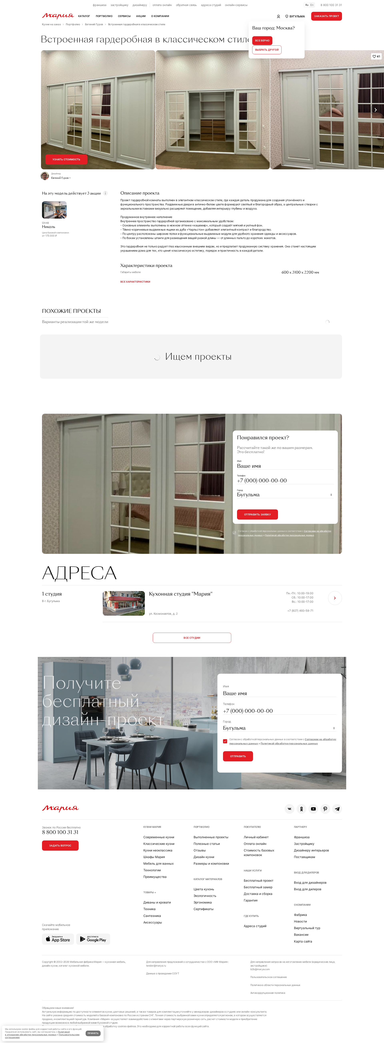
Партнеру (300, 826)
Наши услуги (253, 870)
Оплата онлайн (255, 844)
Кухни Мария (152, 826)
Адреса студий (255, 926)
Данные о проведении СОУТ (162, 973)
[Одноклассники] (301, 809)
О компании (302, 904)
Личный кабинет (256, 837)
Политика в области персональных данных (275, 985)
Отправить (238, 756)
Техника (149, 909)
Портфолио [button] (104, 16)
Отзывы (200, 850)
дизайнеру (140, 5)
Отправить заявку (257, 514)
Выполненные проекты (211, 837)
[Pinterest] (325, 809)
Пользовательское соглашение (268, 977)
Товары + (149, 892)
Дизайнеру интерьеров (311, 850)
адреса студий (211, 5)
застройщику (119, 5)
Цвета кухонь (204, 889)
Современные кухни (158, 837)
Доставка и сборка (258, 894)
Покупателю (252, 826)
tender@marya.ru (156, 965)
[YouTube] (313, 809)
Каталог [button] (84, 16)
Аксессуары (152, 922)
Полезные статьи (207, 844)
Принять (93, 1033)
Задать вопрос (60, 845)
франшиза (99, 5)
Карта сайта (303, 941)
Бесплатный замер (258, 887)
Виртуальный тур (307, 928)
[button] (295, 16)
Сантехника (152, 916)
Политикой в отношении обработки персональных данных (37, 1033)
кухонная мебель (115, 961)
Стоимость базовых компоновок (259, 852)
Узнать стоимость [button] (66, 159)
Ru (307, 4)
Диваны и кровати (157, 902)
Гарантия (251, 900)
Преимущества (155, 877)
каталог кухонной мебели (74, 965)
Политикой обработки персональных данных (289, 535)
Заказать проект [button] (326, 16)
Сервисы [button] (124, 16)
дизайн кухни (50, 965)
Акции (141, 16)
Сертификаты (204, 909)
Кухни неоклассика (157, 850)
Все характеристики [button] (135, 281)
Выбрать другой (267, 49)
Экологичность (205, 896)
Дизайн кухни (204, 857)
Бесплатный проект (258, 880)
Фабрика (300, 915)
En (312, 4)
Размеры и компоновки (211, 863)
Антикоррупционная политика (267, 992)
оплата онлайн (162, 5)
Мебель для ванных (158, 863)
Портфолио (201, 826)
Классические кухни (158, 844)
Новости (300, 921)
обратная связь (186, 5)
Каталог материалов (208, 879)
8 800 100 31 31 (331, 5)
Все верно (262, 40)
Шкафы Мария (154, 857)
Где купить (251, 916)
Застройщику (304, 844)
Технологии (152, 870)
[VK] (289, 809)
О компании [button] (160, 16)
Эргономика (203, 902)
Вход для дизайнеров (310, 882)
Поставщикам (304, 857)
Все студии (192, 637)
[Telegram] (337, 809)
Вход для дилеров (306, 872)
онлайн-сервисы (236, 5)
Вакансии (301, 935)
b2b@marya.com (260, 969)
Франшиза (302, 837)
